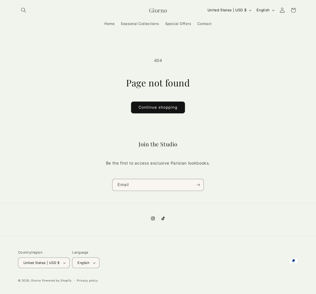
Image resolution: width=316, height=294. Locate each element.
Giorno (36, 280)
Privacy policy (87, 280)
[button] (23, 10)
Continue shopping (158, 107)
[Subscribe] (198, 185)
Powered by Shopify (57, 280)
